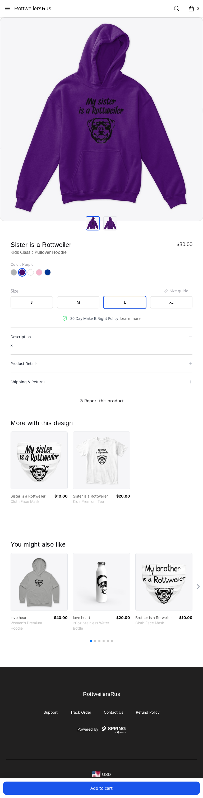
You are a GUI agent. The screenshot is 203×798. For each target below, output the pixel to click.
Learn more (130, 318)
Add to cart (101, 788)
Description (21, 336)
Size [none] (15, 291)
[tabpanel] (101, 119)
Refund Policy (148, 712)
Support (51, 712)
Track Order (80, 712)
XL (171, 302)
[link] (39, 460)
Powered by (87, 729)
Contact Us (113, 712)
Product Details (24, 363)
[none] (175, 291)
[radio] (32, 302)
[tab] (92, 223)
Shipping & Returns (28, 381)
